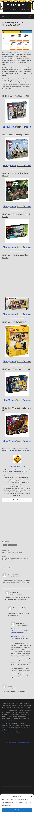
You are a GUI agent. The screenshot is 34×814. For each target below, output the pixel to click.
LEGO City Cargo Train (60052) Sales (12, 551)
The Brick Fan (17, 5)
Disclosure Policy (26, 742)
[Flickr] (20, 499)
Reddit (29, 450)
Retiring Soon (6, 56)
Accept (17, 810)
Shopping (7, 541)
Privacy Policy (16, 742)
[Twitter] (16, 499)
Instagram (18, 450)
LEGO (5, 544)
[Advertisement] (17, 278)
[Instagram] (18, 499)
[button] (31, 796)
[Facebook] (13, 499)
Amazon (27, 126)
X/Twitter (11, 450)
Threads (24, 450)
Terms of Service (7, 742)
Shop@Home (9, 126)
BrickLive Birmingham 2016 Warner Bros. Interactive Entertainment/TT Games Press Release (16, 558)
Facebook (5, 450)
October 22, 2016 (7, 27)
